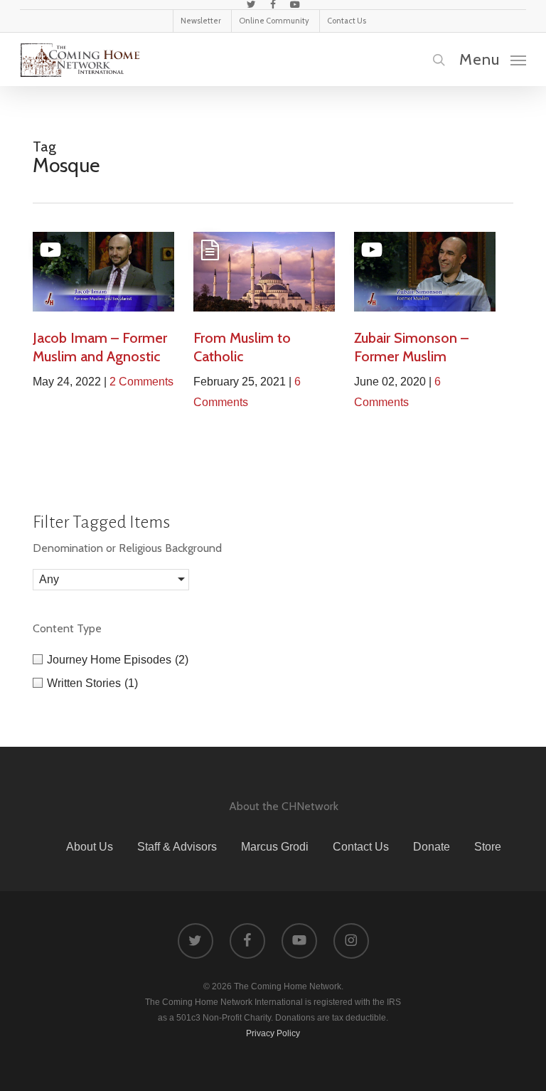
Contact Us (361, 847)
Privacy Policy (273, 1033)
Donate (431, 847)
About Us (89, 847)
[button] (492, 59)
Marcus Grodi (275, 847)
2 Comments (141, 382)
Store (487, 847)
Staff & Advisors (177, 847)
